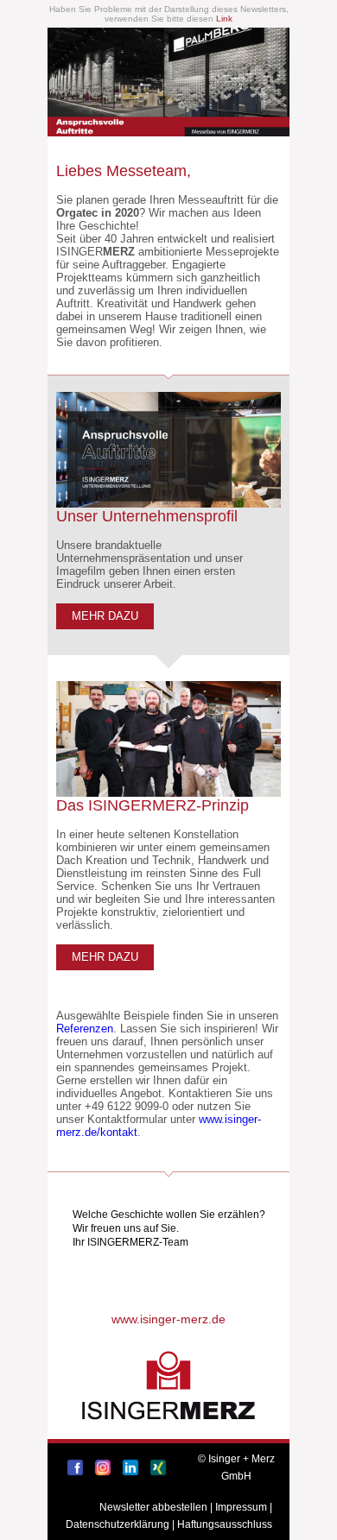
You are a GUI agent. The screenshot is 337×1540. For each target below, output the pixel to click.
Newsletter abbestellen (153, 1507)
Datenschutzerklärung (117, 1524)
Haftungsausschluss (224, 1524)
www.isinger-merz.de (168, 1319)
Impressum (241, 1507)
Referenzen (84, 1028)
